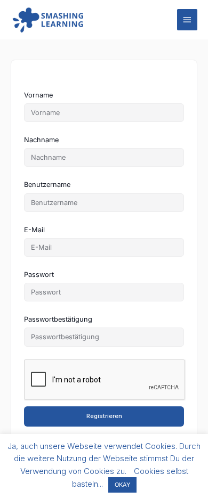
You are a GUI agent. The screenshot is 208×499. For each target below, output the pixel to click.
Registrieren (104, 416)
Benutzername (47, 185)
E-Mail (34, 230)
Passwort (39, 275)
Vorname (38, 95)
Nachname (41, 140)
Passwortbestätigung (58, 319)
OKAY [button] (122, 484)
